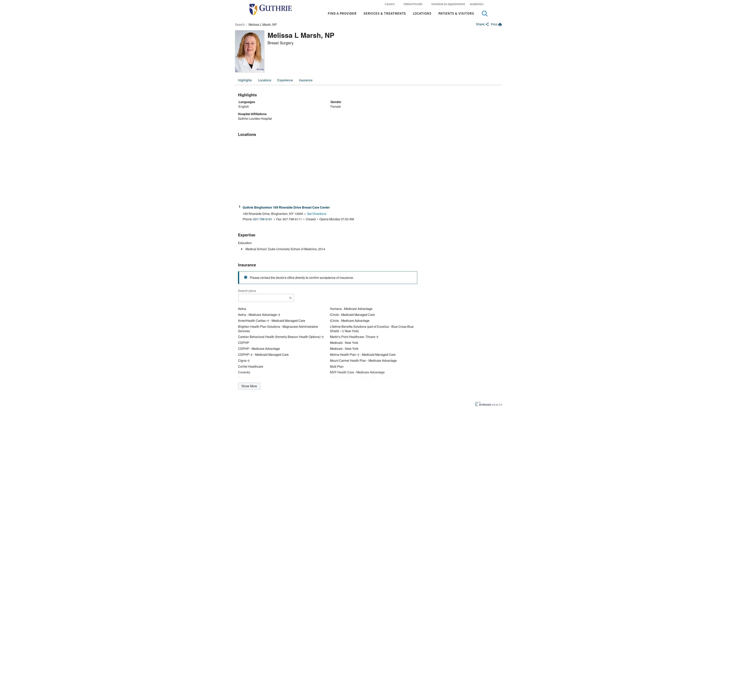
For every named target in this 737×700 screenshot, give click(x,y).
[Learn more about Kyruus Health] (488, 404)
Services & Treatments (385, 13)
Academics (477, 4)
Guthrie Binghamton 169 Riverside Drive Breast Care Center (286, 207)
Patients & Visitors (456, 13)
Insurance (305, 80)
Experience (285, 80)
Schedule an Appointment (448, 4)
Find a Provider (342, 13)
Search (484, 13)
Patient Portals (413, 4)
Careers (390, 4)
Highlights (245, 80)
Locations (422, 13)
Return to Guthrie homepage (271, 9)
